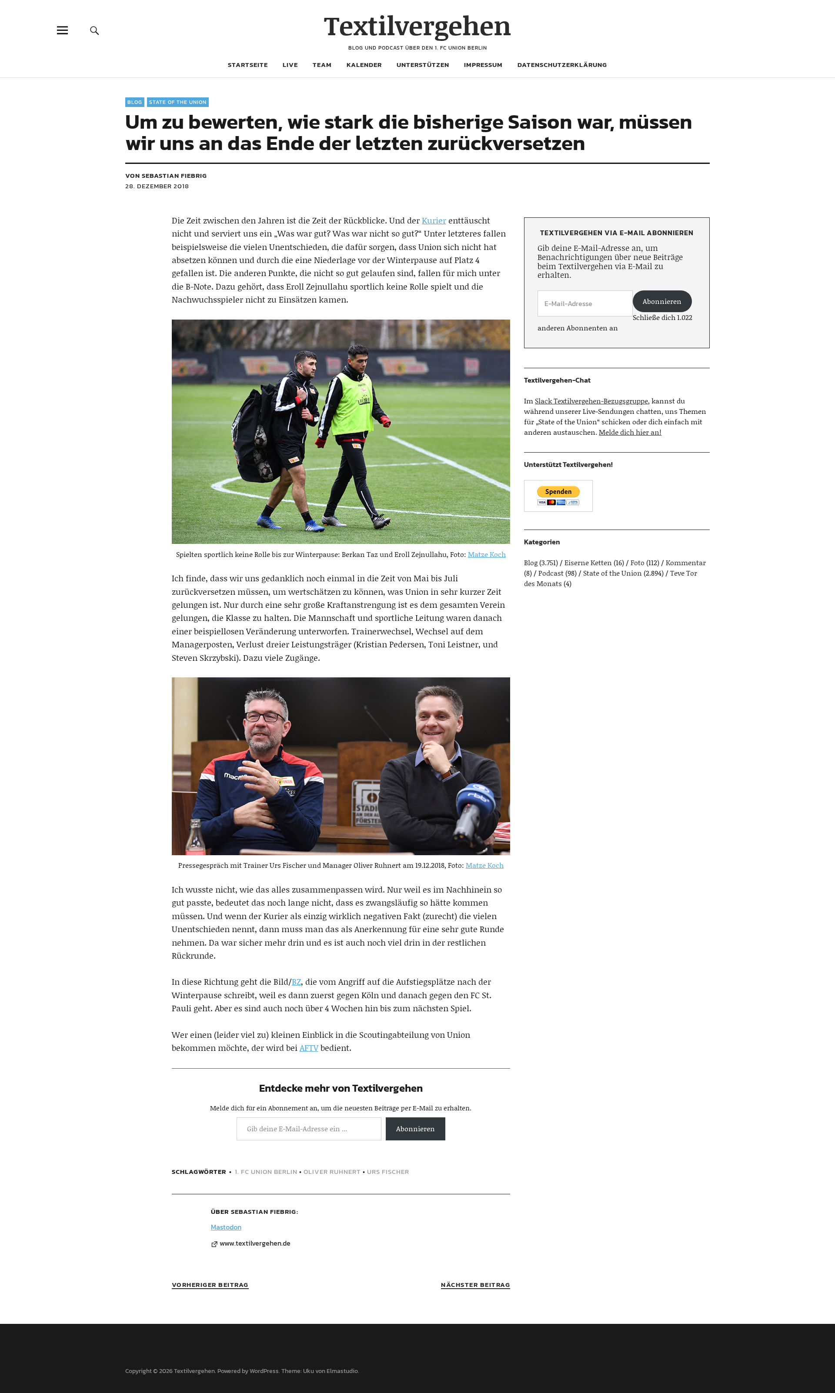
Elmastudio (342, 1371)
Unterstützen (423, 65)
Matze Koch (487, 554)
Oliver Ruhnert (332, 1171)
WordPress (264, 1371)
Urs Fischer (388, 1171)
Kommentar (686, 562)
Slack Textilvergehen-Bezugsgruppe (591, 401)
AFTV (309, 1047)
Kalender (364, 65)
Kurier (434, 220)
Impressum (483, 65)
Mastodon (226, 1227)
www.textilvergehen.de (255, 1243)
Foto (638, 562)
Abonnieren (415, 1128)
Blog (134, 102)
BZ (296, 981)
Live (290, 65)
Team (322, 65)
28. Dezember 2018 (157, 186)
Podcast (551, 573)
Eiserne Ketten (588, 562)
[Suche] (94, 30)
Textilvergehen (417, 25)
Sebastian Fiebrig (263, 1211)
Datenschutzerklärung (562, 65)
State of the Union (178, 102)
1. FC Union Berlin (266, 1171)
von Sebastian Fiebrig (166, 175)
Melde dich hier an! (630, 432)
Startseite (248, 65)
